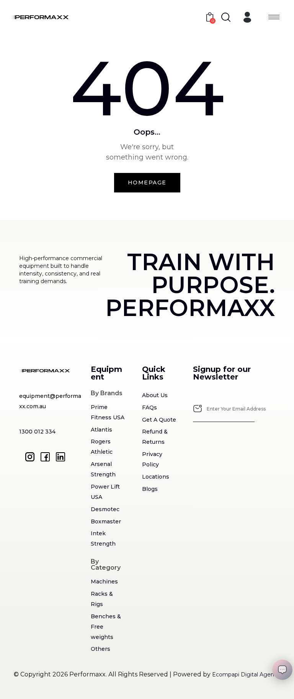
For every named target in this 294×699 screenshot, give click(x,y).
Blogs (150, 489)
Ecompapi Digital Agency (246, 674)
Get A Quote (159, 419)
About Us (155, 395)
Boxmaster (106, 521)
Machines (104, 581)
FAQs (149, 407)
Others (100, 648)
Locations (155, 476)
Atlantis (101, 429)
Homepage (147, 182)
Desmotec (105, 509)
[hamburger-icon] (274, 17)
